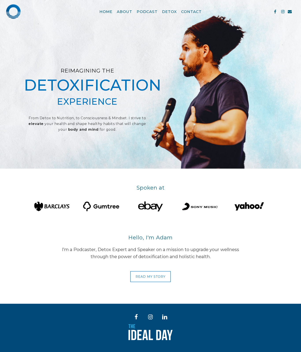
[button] (150, 276)
